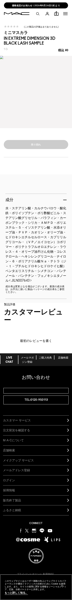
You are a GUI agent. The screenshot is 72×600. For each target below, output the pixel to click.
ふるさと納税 (12, 510)
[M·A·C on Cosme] (28, 539)
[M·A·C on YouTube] (50, 530)
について (13, 440)
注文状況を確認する (16, 430)
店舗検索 (63, 358)
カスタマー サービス (17, 420)
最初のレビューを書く (36, 340)
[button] (65, 13)
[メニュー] (65, 13)
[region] (36, 587)
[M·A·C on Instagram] (34, 530)
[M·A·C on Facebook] (21, 530)
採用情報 (9, 490)
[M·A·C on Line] (42, 530)
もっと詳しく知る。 (16, 592)
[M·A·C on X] (27, 530)
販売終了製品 (12, 500)
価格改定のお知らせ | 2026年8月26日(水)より (36, 5)
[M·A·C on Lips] (52, 539)
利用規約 (48, 574)
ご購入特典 (45, 358)
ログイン (9, 480)
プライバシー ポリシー (29, 574)
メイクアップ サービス (18, 460)
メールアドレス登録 (16, 470)
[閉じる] (62, 585)
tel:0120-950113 (36, 400)
